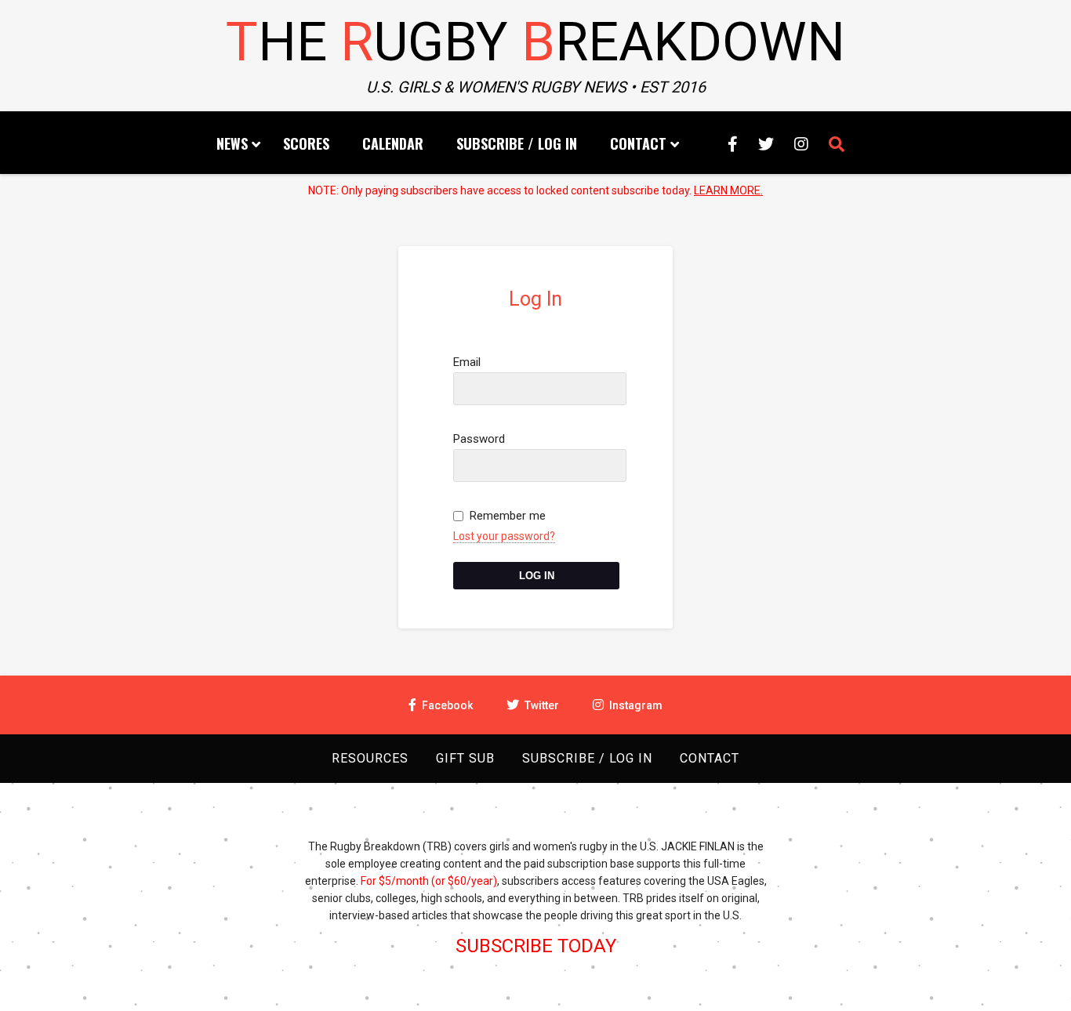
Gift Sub (465, 758)
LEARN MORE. (728, 190)
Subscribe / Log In (516, 143)
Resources (370, 758)
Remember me (508, 516)
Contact (638, 143)
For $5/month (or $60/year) (429, 881)
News (232, 143)
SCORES (306, 143)
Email (467, 362)
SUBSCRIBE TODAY (536, 946)
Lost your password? (504, 536)
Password (479, 439)
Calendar (392, 143)
